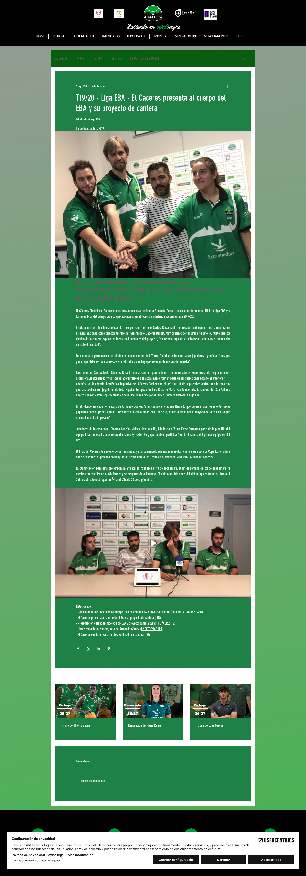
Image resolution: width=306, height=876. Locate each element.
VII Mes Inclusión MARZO (144, 59)
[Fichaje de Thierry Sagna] (85, 701)
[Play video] (153, 543)
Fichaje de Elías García (209, 725)
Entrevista (116, 59)
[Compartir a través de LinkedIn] (98, 649)
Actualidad (61, 59)
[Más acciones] (227, 86)
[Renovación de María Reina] (153, 701)
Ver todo (247, 676)
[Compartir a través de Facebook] (78, 649)
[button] (246, 58)
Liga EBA (97, 59)
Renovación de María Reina (144, 725)
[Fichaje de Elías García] (220, 701)
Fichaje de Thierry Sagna (75, 725)
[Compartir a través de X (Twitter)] (88, 649)
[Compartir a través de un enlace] (109, 649)
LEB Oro (79, 59)
